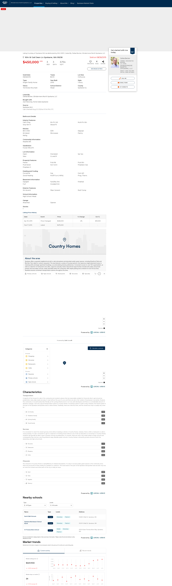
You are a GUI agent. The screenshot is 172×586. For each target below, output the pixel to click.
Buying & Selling (52, 4)
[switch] (90, 63)
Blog (73, 4)
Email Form (124, 82)
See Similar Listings (96, 68)
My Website (124, 87)
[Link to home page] (5, 3)
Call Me (123, 78)
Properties (39, 4)
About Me (64, 4)
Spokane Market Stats (85, 3)
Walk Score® (68, 340)
